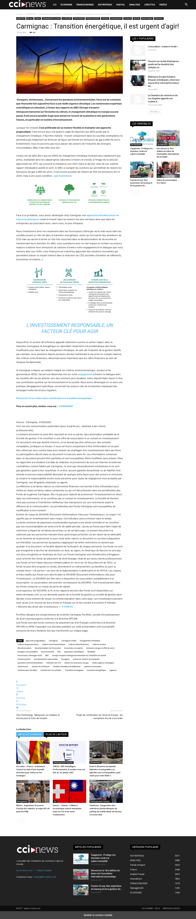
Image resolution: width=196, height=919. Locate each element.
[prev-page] (18, 821)
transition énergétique (96, 670)
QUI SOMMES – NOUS (151, 908)
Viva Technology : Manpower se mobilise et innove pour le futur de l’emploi (38, 717)
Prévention (159, 18)
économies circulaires (73, 648)
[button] (186, 4)
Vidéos (163, 4)
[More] (69, 707)
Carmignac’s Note (68, 640)
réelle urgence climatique (103, 663)
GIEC (47, 655)
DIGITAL (120, 4)
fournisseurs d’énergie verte (30, 655)
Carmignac (53, 640)
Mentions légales (44, 870)
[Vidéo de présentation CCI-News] (168, 170)
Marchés (136, 18)
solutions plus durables (27, 670)
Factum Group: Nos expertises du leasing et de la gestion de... (141, 183)
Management (22, 801)
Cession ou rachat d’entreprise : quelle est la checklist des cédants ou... (164, 64)
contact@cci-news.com (44, 876)
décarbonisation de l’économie (48, 648)
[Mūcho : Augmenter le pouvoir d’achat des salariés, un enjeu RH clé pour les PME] (33, 791)
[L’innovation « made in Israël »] (137, 50)
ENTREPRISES (105, 4)
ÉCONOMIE (66, 4)
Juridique (127, 18)
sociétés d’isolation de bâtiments (67, 666)
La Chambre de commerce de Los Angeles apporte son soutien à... (163, 98)
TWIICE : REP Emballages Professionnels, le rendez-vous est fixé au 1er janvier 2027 (69, 769)
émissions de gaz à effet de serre (100, 648)
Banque (30, 18)
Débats (37, 18)
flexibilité (91, 652)
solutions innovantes (92, 666)
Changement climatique (90, 640)
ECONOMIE (66, 18)
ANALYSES (134, 4)
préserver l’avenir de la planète (86, 659)
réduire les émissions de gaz (76, 663)
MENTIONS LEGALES (171, 908)
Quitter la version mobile (98, 915)
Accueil (19, 14)
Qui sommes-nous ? (24, 870)
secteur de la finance (40, 666)
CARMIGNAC (66, 406)
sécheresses (23, 666)
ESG (59, 652)
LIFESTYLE (149, 4)
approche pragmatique (35, 640)
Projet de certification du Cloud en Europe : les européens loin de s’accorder (99, 717)
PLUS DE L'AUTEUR (56, 734)
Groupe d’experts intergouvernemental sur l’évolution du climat (79, 655)
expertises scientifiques (74, 652)
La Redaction (23, 729)
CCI (54, 4)
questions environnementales (30, 663)
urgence (113, 670)
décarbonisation (24, 648)
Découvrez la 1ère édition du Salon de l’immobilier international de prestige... (105, 873)
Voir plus (154, 111)
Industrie (105, 18)
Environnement (47, 652)
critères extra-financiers (78, 644)
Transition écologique (74, 670)
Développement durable (49, 14)
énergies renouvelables (28, 652)
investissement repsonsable (46, 659)
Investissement (116, 18)
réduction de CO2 (53, 663)
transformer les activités (51, 670)
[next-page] (23, 821)
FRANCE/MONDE (85, 4)
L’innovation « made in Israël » (163, 46)
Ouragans (65, 659)
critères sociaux (99, 644)
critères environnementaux (53, 644)
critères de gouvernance (28, 644)
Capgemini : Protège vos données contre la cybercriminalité (141, 151)
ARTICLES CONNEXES (30, 734)
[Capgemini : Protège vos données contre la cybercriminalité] (141, 138)
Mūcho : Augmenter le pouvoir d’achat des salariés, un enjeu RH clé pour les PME (33, 808)
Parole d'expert (147, 18)
